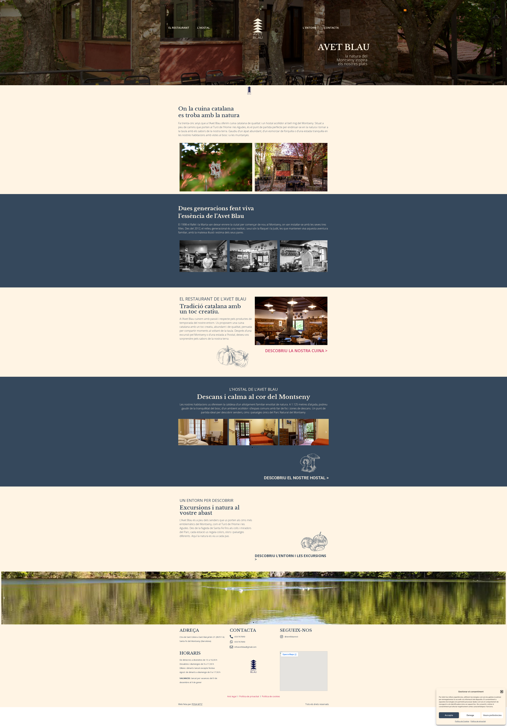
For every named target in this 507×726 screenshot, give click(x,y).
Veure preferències (492, 715)
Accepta (449, 715)
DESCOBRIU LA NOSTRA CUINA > (296, 350)
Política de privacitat (478, 721)
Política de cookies (271, 696)
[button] (501, 691)
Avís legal (231, 696)
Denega (470, 715)
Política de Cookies (462, 721)
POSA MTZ (197, 704)
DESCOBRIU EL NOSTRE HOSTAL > (296, 477)
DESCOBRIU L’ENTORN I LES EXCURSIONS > (290, 557)
